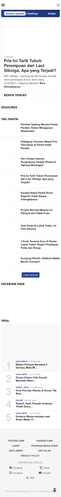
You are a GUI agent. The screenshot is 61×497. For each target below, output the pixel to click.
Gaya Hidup (21, 361)
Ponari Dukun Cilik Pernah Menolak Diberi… (31, 379)
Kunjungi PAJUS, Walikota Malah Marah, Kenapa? (40, 259)
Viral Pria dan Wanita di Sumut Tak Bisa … (36, 392)
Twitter (46, 467)
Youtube (46, 472)
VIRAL (26, 387)
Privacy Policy (30, 455)
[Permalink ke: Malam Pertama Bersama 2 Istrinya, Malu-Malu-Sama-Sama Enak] (30, 341)
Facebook (18, 467)
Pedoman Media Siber (44, 445)
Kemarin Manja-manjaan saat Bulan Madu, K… (33, 418)
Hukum (19, 400)
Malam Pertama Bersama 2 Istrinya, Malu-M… (31, 366)
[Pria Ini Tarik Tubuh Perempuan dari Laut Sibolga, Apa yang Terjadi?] (30, 36)
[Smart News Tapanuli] (30, 4)
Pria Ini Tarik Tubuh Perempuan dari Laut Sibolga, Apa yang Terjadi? (30, 65)
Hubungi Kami (44, 440)
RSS (32, 477)
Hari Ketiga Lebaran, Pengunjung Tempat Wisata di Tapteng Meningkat (38, 162)
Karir (16, 445)
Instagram (18, 472)
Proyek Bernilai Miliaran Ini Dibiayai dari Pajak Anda (37, 211)
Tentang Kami (16, 440)
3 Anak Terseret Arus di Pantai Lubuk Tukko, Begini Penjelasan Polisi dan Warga (39, 244)
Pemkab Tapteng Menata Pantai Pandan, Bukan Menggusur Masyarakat (39, 127)
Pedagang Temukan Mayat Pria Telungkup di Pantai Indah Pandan (39, 145)
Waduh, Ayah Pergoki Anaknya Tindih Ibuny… (34, 405)
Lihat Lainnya (30, 275)
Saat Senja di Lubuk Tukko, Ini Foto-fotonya (38, 227)
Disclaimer (16, 450)
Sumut (19, 387)
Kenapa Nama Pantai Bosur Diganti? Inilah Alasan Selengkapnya (37, 196)
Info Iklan (44, 450)
